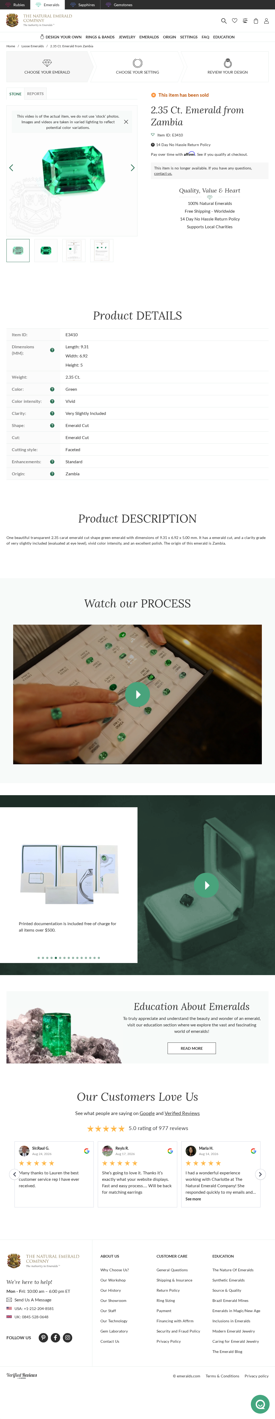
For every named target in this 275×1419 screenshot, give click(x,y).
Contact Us (109, 1341)
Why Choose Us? (114, 1270)
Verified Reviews (182, 1113)
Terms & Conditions (222, 1376)
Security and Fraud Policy (178, 1331)
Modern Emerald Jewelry (233, 1331)
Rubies (19, 4)
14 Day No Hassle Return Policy (183, 144)
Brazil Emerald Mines (230, 1300)
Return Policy (168, 1290)
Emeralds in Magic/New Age (236, 1310)
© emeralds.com (186, 1376)
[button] (133, 167)
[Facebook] (55, 1337)
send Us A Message (33, 1299)
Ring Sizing (166, 1300)
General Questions (172, 1270)
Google (147, 1113)
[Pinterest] (43, 1337)
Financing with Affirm (175, 1321)
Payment (164, 1310)
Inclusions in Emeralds (231, 1321)
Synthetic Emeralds (228, 1280)
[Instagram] (67, 1337)
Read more (198, 1049)
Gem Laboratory (114, 1331)
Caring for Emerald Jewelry (235, 1341)
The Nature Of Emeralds (233, 1270)
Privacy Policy (169, 1341)
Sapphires (86, 4)
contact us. (163, 173)
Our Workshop (113, 1280)
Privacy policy (257, 1376)
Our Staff (108, 1310)
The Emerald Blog (227, 1351)
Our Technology (113, 1321)
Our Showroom (113, 1300)
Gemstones (123, 4)
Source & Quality (226, 1290)
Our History (110, 1290)
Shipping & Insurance (174, 1280)
